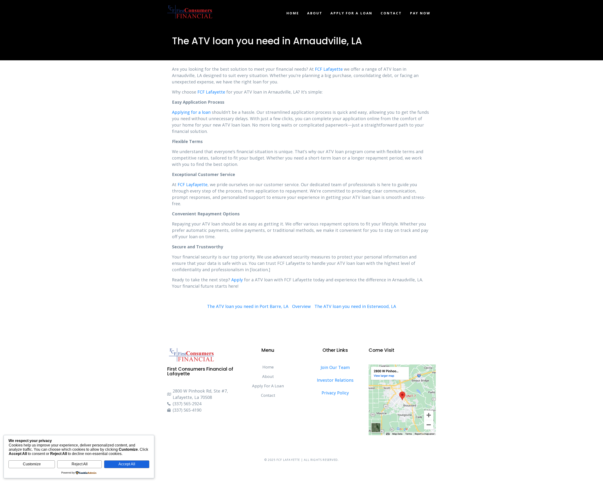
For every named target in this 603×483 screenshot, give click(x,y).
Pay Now (420, 13)
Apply (237, 279)
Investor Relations (335, 380)
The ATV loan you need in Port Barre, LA (247, 306)
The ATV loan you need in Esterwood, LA (355, 306)
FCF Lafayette (329, 69)
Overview (301, 306)
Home (292, 13)
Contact (391, 13)
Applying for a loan (191, 112)
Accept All (126, 464)
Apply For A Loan (351, 13)
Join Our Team (335, 367)
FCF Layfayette (193, 184)
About (314, 13)
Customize (32, 464)
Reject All (80, 464)
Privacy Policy (335, 393)
